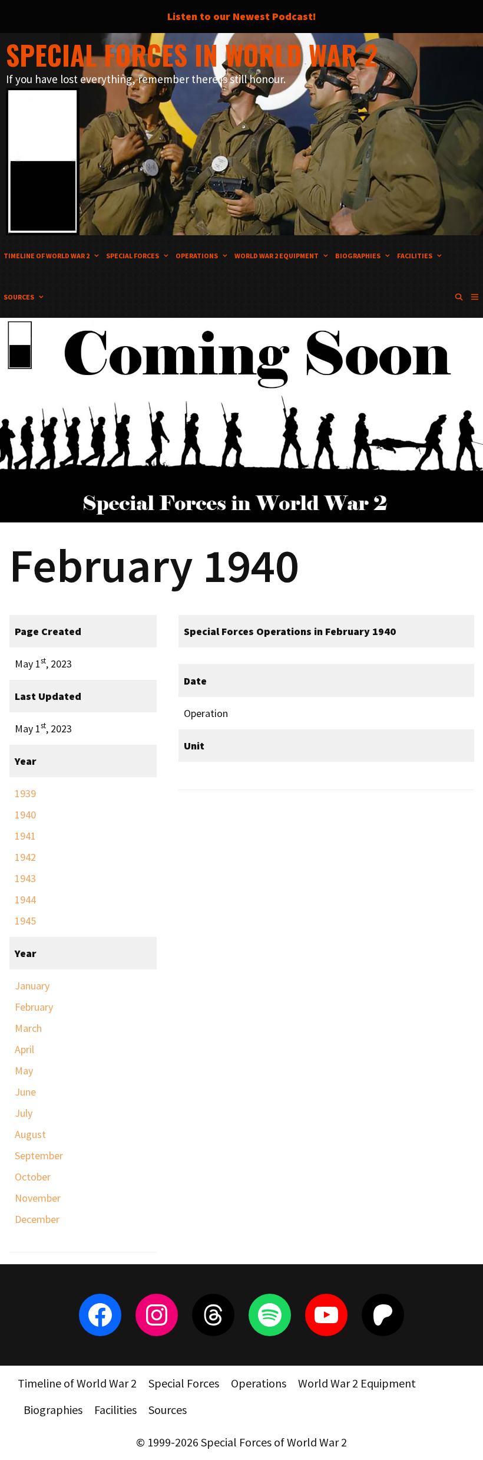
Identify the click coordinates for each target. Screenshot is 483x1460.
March (28, 1028)
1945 (25, 921)
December (37, 1219)
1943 (25, 878)
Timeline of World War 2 (47, 255)
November (38, 1198)
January (32, 985)
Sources (19, 296)
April (24, 1049)
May (24, 1070)
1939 (25, 793)
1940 (25, 814)
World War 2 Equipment (276, 255)
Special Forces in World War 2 (192, 54)
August (30, 1134)
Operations (197, 255)
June (25, 1092)
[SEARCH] (459, 297)
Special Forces (132, 255)
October (33, 1176)
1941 (25, 836)
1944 (25, 899)
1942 (25, 857)
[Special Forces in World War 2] (43, 160)
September (39, 1155)
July (23, 1113)
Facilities (414, 255)
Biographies (358, 255)
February (34, 1007)
